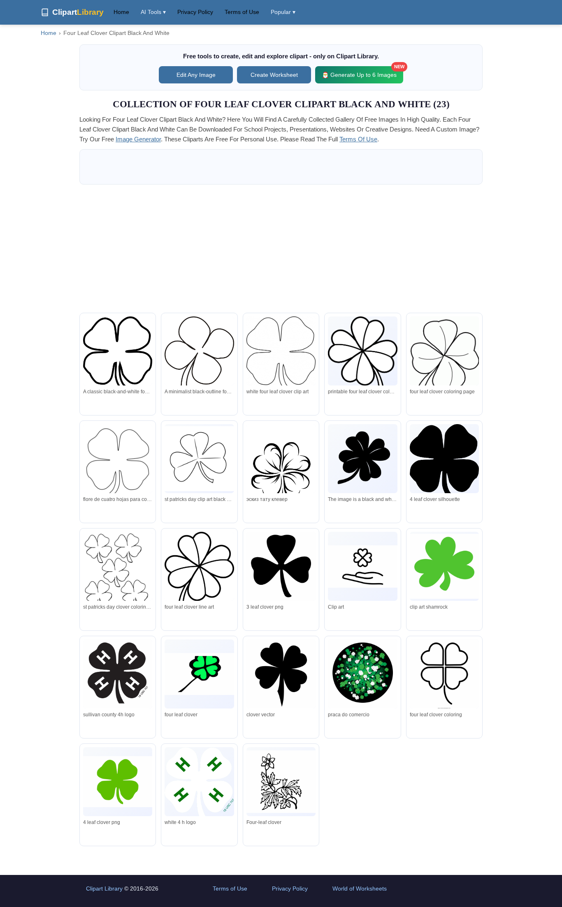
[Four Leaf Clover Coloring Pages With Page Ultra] (444, 675)
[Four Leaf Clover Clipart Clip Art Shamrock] (444, 566)
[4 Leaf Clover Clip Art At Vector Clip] (117, 781)
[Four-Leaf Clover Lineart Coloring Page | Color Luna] (199, 578)
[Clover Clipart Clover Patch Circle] (362, 675)
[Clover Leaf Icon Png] (362, 566)
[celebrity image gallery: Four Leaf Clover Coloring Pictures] (444, 355)
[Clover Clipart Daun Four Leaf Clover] (199, 674)
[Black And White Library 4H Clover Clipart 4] (117, 676)
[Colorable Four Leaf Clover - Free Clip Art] (362, 363)
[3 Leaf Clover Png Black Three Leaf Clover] (281, 569)
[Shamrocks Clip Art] (199, 458)
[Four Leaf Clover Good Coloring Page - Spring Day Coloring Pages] (117, 466)
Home (121, 12)
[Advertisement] (281, 248)
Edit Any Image (196, 75)
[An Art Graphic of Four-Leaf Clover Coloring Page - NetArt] (281, 476)
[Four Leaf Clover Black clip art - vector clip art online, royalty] (444, 461)
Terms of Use (242, 12)
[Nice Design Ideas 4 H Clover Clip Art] (199, 783)
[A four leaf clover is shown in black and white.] (362, 458)
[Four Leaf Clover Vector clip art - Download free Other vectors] (281, 354)
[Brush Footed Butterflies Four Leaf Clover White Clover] (281, 781)
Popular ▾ (283, 12)
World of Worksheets (359, 888)
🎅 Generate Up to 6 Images (362, 72)
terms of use (358, 139)
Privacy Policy (195, 12)
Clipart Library (104, 888)
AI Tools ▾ (153, 12)
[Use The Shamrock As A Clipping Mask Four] (281, 674)
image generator (138, 139)
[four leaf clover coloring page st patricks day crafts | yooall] (117, 571)
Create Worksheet (274, 75)
